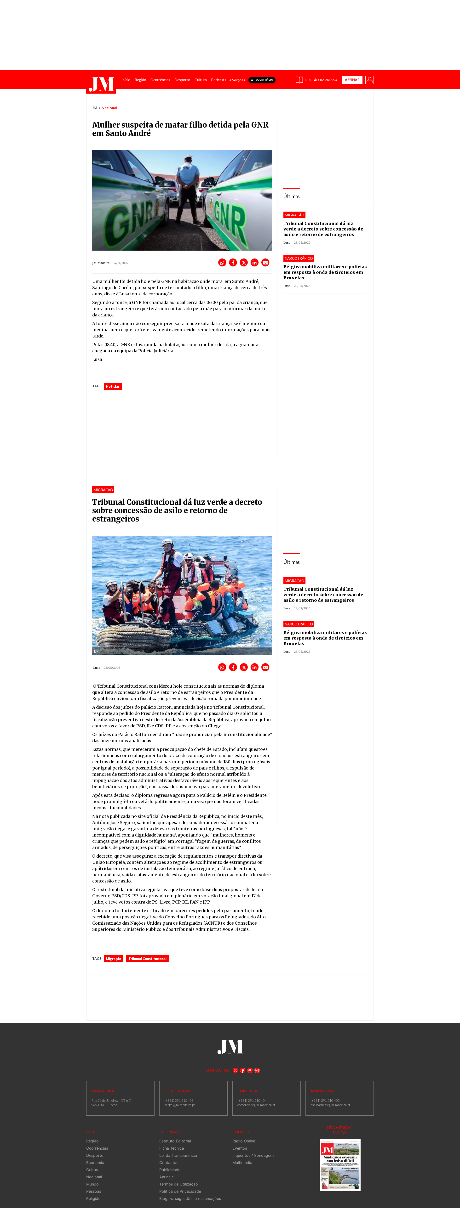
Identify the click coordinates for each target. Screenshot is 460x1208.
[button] (369, 79)
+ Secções (237, 80)
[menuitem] (126, 79)
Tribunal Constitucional (147, 959)
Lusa (286, 242)
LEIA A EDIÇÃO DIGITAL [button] (340, 1130)
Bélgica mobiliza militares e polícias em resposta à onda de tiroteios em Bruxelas (325, 272)
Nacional (109, 107)
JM (94, 108)
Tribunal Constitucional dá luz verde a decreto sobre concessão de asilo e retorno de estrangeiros (323, 229)
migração (113, 959)
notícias (113, 386)
